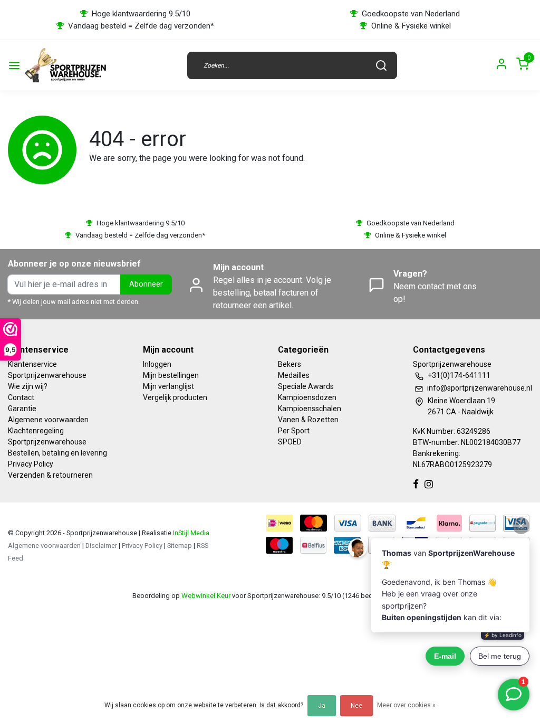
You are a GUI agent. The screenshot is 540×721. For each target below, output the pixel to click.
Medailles (294, 375)
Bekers (289, 364)
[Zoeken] (381, 65)
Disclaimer (101, 545)
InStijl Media (190, 533)
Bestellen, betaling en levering (57, 453)
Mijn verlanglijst (168, 386)
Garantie (22, 408)
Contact (21, 397)
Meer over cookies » (406, 705)
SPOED (290, 442)
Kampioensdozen (307, 397)
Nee (356, 705)
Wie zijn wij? (27, 386)
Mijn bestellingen (171, 375)
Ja (321, 705)
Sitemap (179, 545)
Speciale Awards (306, 386)
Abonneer (146, 284)
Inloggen (157, 364)
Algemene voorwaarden (48, 419)
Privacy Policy (30, 464)
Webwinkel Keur (205, 596)
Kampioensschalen (309, 408)
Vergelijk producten (175, 397)
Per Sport (294, 430)
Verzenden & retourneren (50, 475)
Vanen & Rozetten (308, 419)
